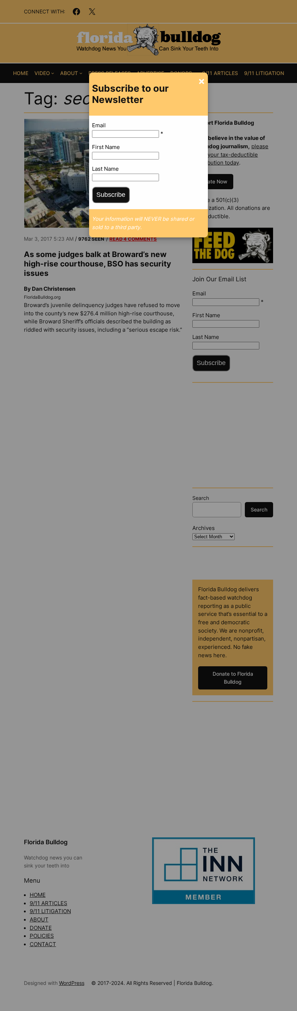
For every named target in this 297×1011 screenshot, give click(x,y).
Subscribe (110, 194)
